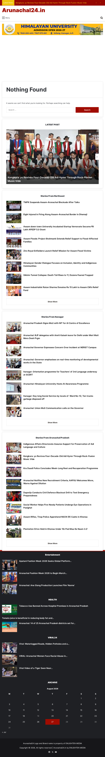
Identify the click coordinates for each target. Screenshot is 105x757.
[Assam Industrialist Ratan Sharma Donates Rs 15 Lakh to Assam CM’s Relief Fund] (13, 291)
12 (38, 710)
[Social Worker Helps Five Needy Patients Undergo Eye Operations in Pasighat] (13, 508)
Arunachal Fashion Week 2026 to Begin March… (43, 573)
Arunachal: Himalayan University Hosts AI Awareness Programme (56, 384)
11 (24, 710)
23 (95, 716)
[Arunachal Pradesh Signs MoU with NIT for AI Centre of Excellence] (13, 327)
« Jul (4, 732)
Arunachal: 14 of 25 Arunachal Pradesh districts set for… (47, 623)
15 (81, 710)
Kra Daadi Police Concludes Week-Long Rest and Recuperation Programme (60, 468)
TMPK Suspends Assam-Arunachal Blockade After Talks (51, 202)
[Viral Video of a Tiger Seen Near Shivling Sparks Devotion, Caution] (9, 672)
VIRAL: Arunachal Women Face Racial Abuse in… (43, 656)
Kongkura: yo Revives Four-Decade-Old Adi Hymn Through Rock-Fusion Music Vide (51, 3)
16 (96, 710)
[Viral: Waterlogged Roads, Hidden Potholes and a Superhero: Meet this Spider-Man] (9, 647)
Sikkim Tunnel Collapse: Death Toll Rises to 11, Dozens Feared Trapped (58, 275)
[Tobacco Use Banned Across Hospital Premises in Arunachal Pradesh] (9, 609)
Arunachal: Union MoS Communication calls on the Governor (53, 408)
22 (81, 716)
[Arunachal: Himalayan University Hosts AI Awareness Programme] (13, 387)
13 (52, 710)
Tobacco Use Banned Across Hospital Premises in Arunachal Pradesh (53, 606)
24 (9, 722)
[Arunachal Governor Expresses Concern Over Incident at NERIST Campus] (13, 351)
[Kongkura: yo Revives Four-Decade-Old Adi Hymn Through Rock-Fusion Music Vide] (13, 460)
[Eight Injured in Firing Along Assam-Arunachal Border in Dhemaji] (13, 218)
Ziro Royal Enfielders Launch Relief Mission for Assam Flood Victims (57, 251)
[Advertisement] (52, 60)
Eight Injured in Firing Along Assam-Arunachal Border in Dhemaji (55, 214)
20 (52, 716)
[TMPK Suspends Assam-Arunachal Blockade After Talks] (13, 206)
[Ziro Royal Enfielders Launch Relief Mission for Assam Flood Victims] (13, 254)
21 (67, 716)
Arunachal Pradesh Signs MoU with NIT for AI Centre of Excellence (56, 323)
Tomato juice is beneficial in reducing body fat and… (28, 618)
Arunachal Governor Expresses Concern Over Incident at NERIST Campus (59, 347)
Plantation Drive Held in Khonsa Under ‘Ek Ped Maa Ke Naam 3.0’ (55, 529)
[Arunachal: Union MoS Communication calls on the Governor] (13, 412)
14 (67, 710)
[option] (52, 156)
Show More (52, 302)
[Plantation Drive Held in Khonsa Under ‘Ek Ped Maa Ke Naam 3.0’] (13, 533)
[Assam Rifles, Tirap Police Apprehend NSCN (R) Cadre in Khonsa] (13, 520)
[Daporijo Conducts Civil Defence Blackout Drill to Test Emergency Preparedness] (13, 496)
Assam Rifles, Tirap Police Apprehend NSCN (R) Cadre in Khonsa (55, 517)
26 (38, 722)
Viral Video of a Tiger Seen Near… (36, 668)
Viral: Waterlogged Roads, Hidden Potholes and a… (44, 644)
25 (24, 722)
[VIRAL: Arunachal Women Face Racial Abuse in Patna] (9, 660)
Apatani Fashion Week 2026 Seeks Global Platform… (45, 561)
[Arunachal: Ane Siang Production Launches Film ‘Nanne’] (9, 589)
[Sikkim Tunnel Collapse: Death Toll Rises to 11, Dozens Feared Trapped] (13, 279)
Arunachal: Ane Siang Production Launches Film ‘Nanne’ (47, 585)
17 (9, 716)
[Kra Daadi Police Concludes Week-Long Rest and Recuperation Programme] (13, 472)
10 (9, 710)
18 (24, 716)
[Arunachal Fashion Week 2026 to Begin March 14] (9, 577)
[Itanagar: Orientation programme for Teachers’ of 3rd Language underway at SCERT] (13, 375)
